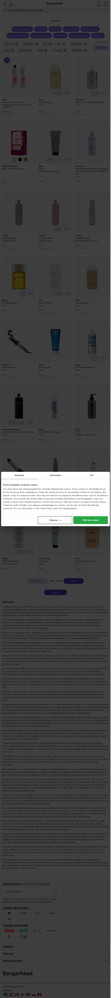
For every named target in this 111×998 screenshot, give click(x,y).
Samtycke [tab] (19, 475)
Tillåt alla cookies (90, 520)
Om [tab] (91, 475)
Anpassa (53, 520)
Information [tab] (55, 475)
